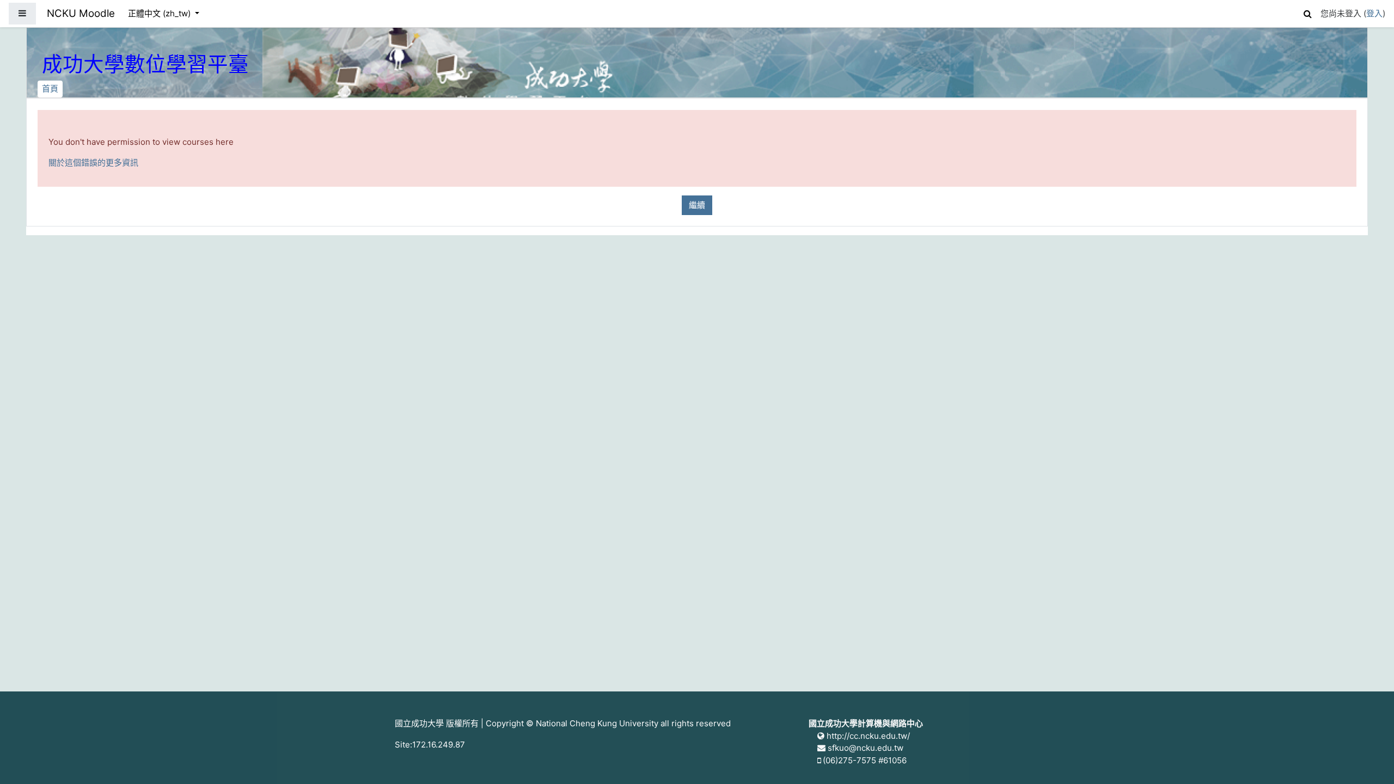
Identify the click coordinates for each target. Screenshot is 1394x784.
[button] (1307, 12)
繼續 (697, 205)
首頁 (50, 88)
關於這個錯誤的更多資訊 (93, 162)
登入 (1374, 13)
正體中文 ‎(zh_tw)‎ (160, 13)
